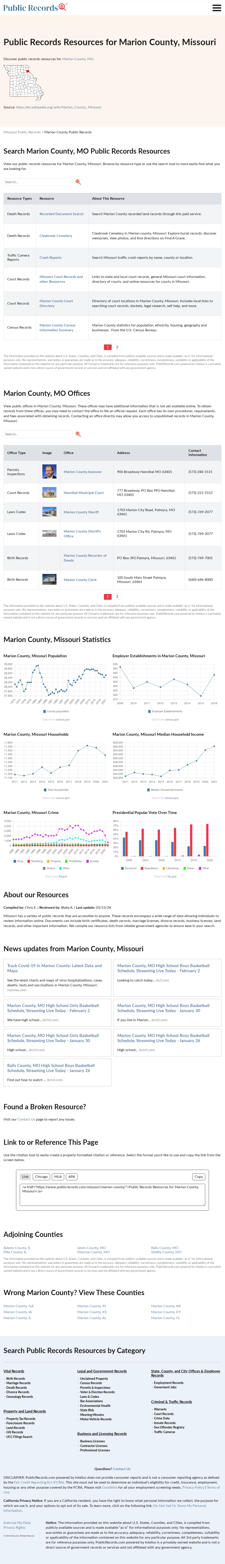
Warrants (160, 1409)
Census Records (91, 1383)
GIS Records (14, 1432)
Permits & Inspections (95, 1387)
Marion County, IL (17, 1318)
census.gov (63, 719)
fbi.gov (63, 876)
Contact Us (26, 1119)
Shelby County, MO (166, 1252)
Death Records (16, 1387)
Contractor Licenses (93, 1446)
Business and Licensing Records (102, 1434)
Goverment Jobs (165, 1387)
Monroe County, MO (93, 1252)
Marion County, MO (77, 59)
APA (71, 1177)
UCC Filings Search (19, 1437)
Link (25, 1177)
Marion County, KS (92, 1312)
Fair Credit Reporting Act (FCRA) (39, 1482)
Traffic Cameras (164, 1432)
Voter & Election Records (97, 1392)
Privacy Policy (193, 1487)
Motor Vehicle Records (96, 1419)
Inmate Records (165, 1423)
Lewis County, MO (91, 1248)
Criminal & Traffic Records (171, 1402)
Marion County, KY (166, 1312)
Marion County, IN (91, 1306)
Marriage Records (18, 1383)
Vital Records (14, 1371)
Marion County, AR (166, 1306)
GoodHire (109, 1487)
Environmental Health (95, 1406)
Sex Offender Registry (169, 1427)
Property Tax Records (20, 1419)
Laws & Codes (89, 1396)
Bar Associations (91, 1401)
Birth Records (15, 1378)
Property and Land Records (25, 1411)
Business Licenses (92, 1441)
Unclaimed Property (94, 1378)
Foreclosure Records (20, 1423)
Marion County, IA (18, 1312)
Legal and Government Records (102, 1371)
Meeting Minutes (92, 1415)
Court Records (164, 1414)
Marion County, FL (165, 1318)
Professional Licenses (95, 1450)
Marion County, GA (19, 1306)
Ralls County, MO (164, 1248)
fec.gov (172, 876)
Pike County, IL (15, 1252)
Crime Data (162, 1418)
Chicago (41, 1177)
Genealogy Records (19, 1396)
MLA (58, 1177)
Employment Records (168, 1383)
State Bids (87, 1410)
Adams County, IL (17, 1248)
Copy (199, 1177)
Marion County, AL (91, 1318)
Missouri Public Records (22, 132)
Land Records (15, 1428)
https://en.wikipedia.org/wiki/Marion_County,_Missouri (58, 107)
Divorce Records (17, 1392)
